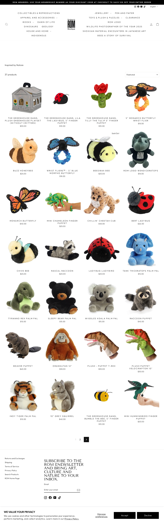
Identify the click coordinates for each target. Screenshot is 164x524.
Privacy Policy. (71, 518)
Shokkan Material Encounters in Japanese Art (114, 31)
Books (27, 22)
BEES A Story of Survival (114, 35)
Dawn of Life (46, 22)
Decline (148, 515)
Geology (48, 26)
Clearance (133, 17)
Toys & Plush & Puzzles (104, 17)
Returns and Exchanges (15, 458)
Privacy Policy (11, 470)
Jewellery (102, 13)
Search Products (12, 474)
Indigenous (39, 35)
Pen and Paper (124, 13)
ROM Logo (114, 22)
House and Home (38, 31)
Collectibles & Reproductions (39, 13)
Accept (124, 515)
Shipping (8, 462)
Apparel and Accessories (38, 17)
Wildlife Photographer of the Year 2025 (114, 26)
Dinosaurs (31, 26)
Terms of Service (12, 466)
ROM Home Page (12, 478)
